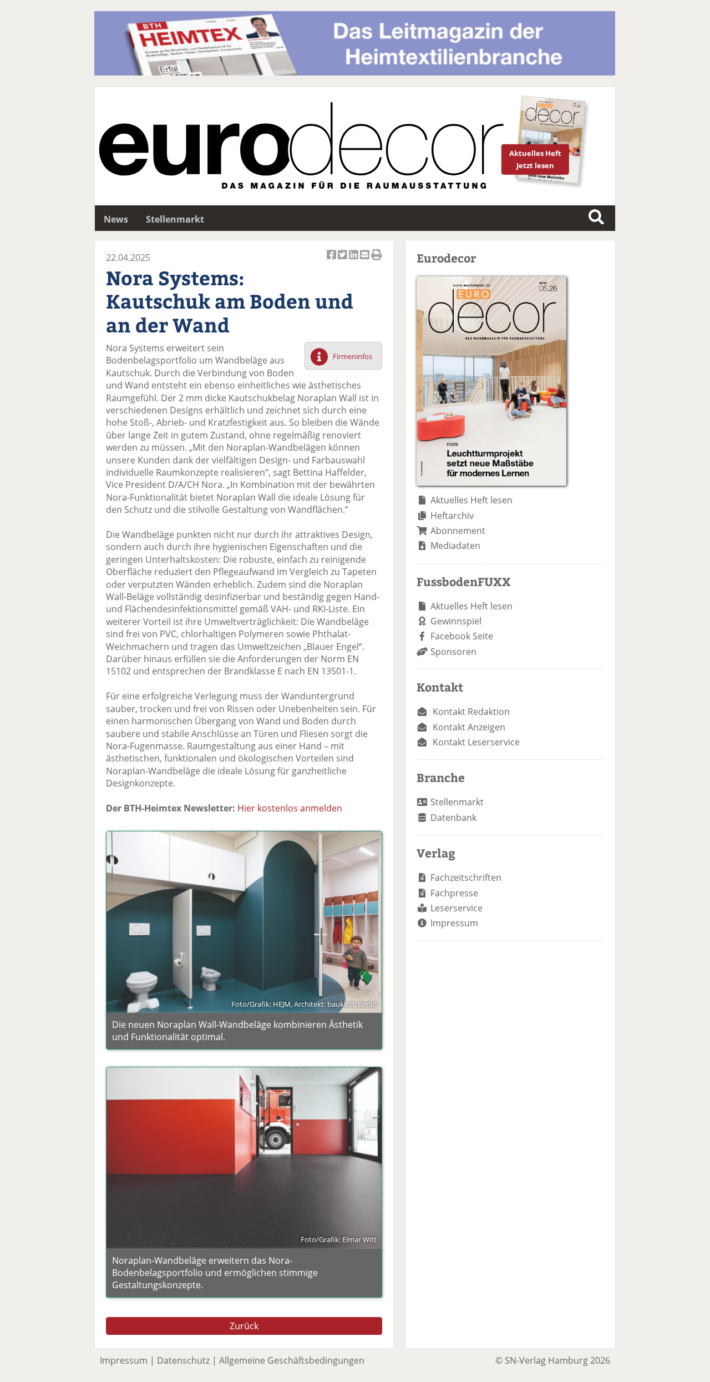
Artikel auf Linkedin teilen (354, 260)
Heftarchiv (452, 516)
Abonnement (457, 530)
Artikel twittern (343, 260)
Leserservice (456, 908)
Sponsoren (453, 651)
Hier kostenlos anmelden (289, 808)
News (116, 219)
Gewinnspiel (455, 621)
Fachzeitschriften (465, 877)
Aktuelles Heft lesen (471, 500)
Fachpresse (454, 893)
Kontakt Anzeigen (469, 727)
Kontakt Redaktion (471, 711)
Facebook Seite (461, 636)
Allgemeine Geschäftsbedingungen (291, 1360)
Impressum (454, 923)
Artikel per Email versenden (365, 260)
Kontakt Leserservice (476, 742)
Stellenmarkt (175, 219)
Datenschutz (183, 1360)
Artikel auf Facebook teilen (332, 260)
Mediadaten (455, 545)
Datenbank (453, 817)
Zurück (244, 1326)
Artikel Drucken (376, 260)
